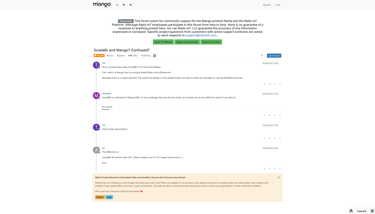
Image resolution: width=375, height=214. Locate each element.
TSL (103, 63)
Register (100, 197)
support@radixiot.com (201, 35)
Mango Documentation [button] (187, 42)
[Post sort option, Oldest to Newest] (262, 56)
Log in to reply (274, 55)
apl (103, 148)
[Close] (279, 177)
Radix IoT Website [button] (163, 42)
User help (100, 56)
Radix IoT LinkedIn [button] (211, 42)
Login (109, 197)
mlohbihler (106, 93)
